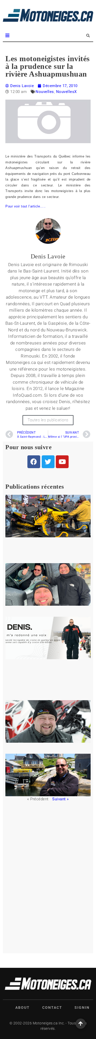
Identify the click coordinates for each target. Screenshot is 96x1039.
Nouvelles (45, 91)
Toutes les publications (48, 420)
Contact (52, 1007)
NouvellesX (66, 91)
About (22, 1007)
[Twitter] (48, 461)
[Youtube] (62, 461)
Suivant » (60, 799)
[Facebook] (33, 461)
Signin (82, 1007)
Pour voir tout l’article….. (25, 206)
